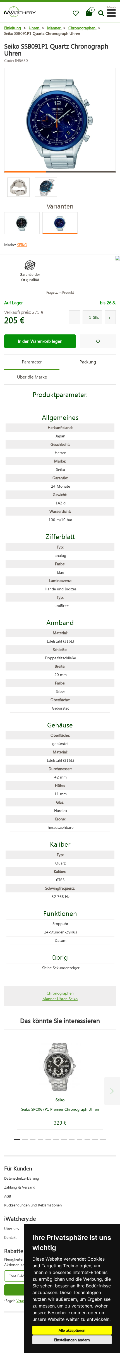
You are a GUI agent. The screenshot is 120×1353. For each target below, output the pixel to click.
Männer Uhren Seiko (60, 998)
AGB (7, 1196)
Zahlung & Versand (19, 1187)
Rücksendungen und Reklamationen (33, 1205)
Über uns (11, 1228)
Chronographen (60, 993)
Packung (88, 362)
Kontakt (10, 1237)
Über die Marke (32, 377)
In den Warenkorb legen (40, 341)
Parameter (32, 362)
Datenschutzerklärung (21, 1178)
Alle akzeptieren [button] (72, 1330)
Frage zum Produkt (60, 292)
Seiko (22, 244)
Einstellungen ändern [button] (72, 1339)
